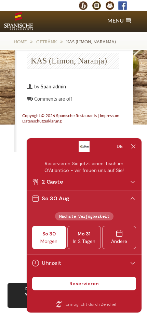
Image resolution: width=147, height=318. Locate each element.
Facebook (126, 6)
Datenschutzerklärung (42, 121)
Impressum (109, 116)
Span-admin (53, 87)
